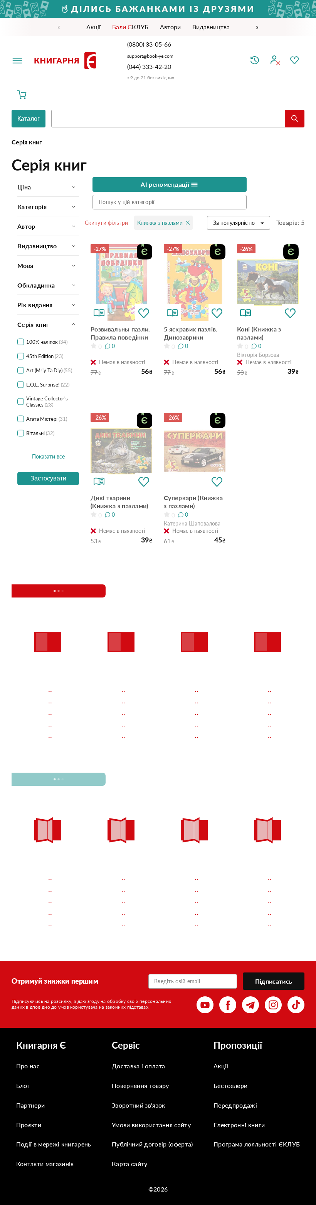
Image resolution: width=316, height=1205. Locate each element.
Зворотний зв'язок (138, 1105)
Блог (23, 1085)
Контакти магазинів (45, 1163)
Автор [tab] (26, 226)
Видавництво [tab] (37, 245)
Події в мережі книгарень (53, 1144)
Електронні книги (239, 1124)
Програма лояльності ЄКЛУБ (256, 1144)
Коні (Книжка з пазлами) (259, 333)
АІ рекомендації (166, 184)
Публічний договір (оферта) (152, 1144)
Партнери (30, 1105)
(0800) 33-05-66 (150, 44)
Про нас (28, 1065)
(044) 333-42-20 (149, 66)
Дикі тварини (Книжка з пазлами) (119, 501)
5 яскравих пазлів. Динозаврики (191, 333)
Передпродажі (235, 1105)
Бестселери (230, 1085)
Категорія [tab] (32, 206)
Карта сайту (130, 1163)
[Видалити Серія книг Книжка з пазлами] (188, 222)
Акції (221, 1065)
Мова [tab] (25, 265)
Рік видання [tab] (35, 304)
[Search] (294, 118)
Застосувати (48, 478)
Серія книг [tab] (33, 324)
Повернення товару (140, 1085)
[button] (143, 312)
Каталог (28, 118)
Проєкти (28, 1124)
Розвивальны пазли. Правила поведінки (120, 333)
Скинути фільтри (106, 222)
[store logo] (66, 60)
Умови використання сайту (151, 1124)
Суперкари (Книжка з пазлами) (193, 501)
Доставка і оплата (138, 1065)
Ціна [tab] (24, 187)
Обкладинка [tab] (36, 285)
